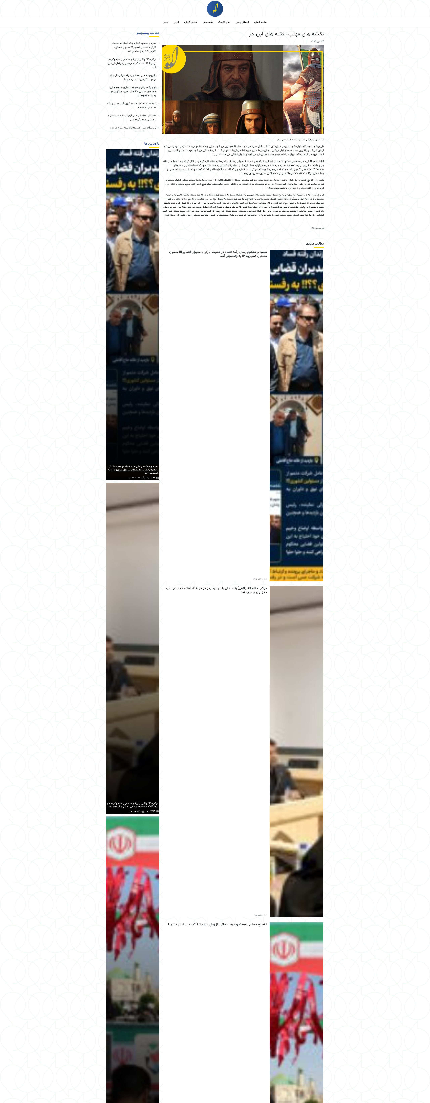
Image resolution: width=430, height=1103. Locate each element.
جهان (165, 22)
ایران (176, 22)
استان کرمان (191, 22)
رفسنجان (208, 22)
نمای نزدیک (224, 22)
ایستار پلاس (242, 22)
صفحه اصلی (260, 22)
